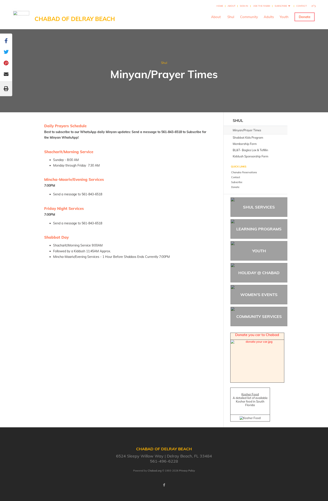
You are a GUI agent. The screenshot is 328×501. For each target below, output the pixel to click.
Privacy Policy (187, 470)
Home (219, 5)
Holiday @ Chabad (259, 272)
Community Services (259, 316)
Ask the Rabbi (261, 5)
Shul (230, 17)
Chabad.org (155, 470)
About (231, 5)
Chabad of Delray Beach (75, 19)
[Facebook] (164, 485)
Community (249, 17)
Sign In (244, 5)
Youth (284, 17)
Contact (301, 5)
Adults (269, 17)
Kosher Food (250, 394)
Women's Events (259, 294)
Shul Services (259, 207)
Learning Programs (259, 229)
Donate (304, 17)
